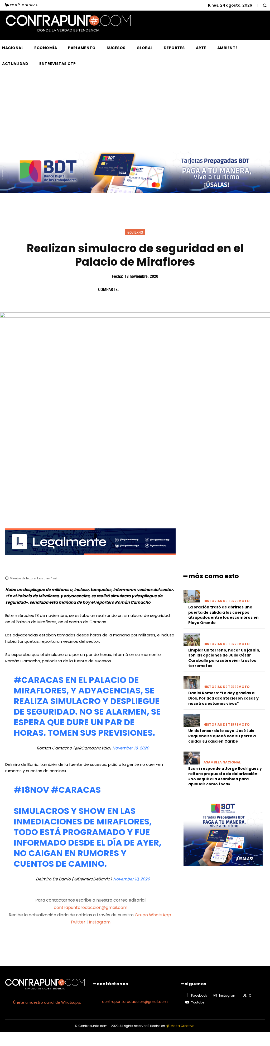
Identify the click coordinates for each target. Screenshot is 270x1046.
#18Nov (31, 790)
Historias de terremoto (227, 601)
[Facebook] (125, 289)
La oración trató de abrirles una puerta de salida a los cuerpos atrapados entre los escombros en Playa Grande (223, 614)
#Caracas (39, 680)
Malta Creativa (183, 1026)
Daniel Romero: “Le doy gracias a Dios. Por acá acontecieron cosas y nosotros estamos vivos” (223, 698)
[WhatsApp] (161, 289)
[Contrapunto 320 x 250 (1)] (223, 870)
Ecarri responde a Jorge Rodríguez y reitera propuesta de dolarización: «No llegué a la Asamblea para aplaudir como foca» (225, 776)
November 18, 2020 (130, 748)
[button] (264, 5)
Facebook (199, 995)
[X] (137, 289)
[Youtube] (187, 1002)
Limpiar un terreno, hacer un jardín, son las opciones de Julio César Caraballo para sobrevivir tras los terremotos (224, 658)
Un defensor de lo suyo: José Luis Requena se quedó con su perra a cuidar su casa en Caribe (222, 736)
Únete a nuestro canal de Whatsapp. (47, 1002)
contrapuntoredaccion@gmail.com (90, 907)
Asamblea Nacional (222, 762)
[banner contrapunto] (90, 558)
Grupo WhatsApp (153, 915)
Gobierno (135, 232)
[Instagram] (215, 995)
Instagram (99, 922)
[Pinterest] (149, 289)
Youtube (197, 1002)
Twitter (77, 922)
